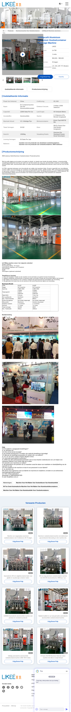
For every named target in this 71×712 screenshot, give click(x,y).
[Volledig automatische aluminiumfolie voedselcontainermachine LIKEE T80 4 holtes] (18, 641)
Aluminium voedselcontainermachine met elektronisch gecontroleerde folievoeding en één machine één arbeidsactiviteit (53, 537)
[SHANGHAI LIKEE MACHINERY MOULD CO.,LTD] (11, 3)
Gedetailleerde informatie (14, 89)
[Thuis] (11, 678)
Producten (11, 30)
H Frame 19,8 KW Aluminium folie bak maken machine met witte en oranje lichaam (53, 656)
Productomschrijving (40, 89)
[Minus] (67, 671)
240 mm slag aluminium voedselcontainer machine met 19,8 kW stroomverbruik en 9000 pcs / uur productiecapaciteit (53, 577)
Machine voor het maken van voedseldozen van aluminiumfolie (37, 482)
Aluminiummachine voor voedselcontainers (28, 30)
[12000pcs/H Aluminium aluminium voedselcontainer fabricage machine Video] (22, 54)
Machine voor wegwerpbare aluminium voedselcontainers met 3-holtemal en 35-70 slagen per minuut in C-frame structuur (18, 537)
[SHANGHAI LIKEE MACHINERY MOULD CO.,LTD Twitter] (3, 687)
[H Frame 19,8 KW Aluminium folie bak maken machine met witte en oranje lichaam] (53, 641)
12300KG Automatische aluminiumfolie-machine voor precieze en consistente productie (18, 616)
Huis (4, 31)
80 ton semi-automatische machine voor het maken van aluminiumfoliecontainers (30, 486)
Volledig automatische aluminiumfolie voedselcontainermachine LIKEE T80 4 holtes (18, 656)
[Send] (66, 709)
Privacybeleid (5, 705)
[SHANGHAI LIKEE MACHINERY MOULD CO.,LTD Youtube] (12, 687)
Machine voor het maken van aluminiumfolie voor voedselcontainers (26, 490)
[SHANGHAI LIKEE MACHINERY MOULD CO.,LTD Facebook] (8, 687)
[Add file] (37, 709)
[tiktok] (17, 687)
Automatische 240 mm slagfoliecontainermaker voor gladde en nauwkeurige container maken (18, 577)
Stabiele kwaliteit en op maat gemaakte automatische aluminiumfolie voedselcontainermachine (53, 616)
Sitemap (13, 705)
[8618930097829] (21, 687)
